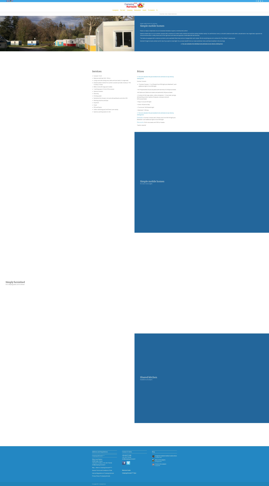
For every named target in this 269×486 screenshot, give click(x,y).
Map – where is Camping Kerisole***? (102, 467)
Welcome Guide (126, 470)
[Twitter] (258, 1)
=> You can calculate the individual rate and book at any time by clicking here (202, 44)
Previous (3, 182)
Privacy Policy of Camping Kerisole (101, 476)
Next (131, 182)
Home (166, 13)
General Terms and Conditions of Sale (102, 470)
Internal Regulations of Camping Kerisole (103, 473)
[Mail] (260, 1)
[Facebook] (256, 1)
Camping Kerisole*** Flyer (129, 473)
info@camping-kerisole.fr (98, 465)
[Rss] (263, 1)
